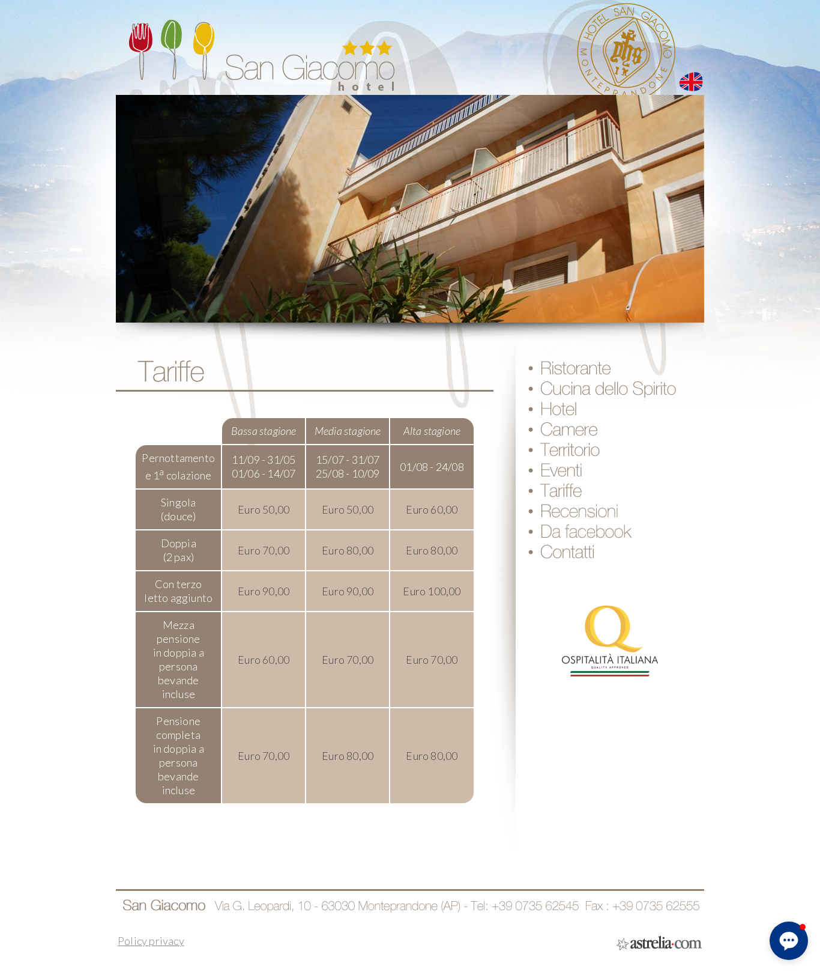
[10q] (610, 678)
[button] (789, 941)
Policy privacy (151, 940)
